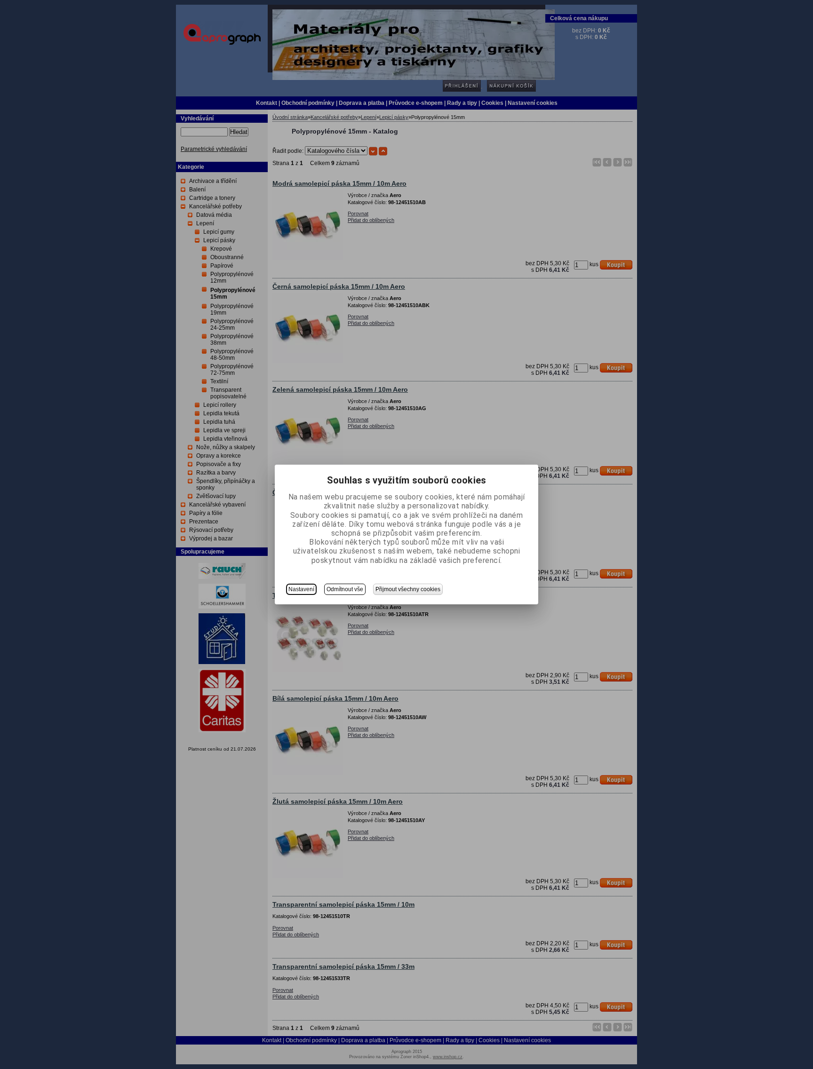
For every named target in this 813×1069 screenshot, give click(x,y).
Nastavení (301, 589)
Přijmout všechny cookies (407, 589)
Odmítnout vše (345, 589)
